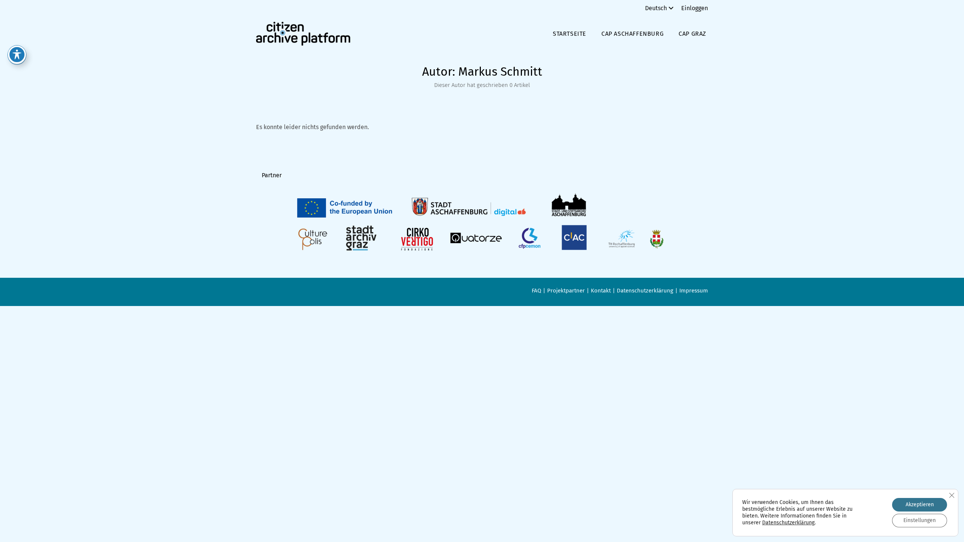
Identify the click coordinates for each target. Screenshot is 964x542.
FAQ (536, 290)
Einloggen (694, 8)
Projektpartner (566, 290)
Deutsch (656, 8)
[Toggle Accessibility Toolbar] (17, 55)
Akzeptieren (920, 504)
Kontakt (601, 290)
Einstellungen (919, 520)
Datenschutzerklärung (645, 290)
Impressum (693, 290)
